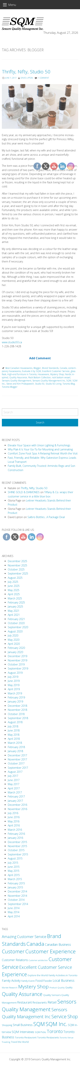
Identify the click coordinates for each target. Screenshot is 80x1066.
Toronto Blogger (9, 386)
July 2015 (13, 862)
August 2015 (15, 858)
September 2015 (18, 854)
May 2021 (13, 610)
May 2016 (13, 821)
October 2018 (16, 714)
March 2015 (15, 879)
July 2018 (13, 726)
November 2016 (17, 809)
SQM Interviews (23, 1032)
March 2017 (15, 792)
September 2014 (18, 904)
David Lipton (26, 78)
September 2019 (18, 668)
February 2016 (16, 833)
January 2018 (15, 751)
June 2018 (14, 730)
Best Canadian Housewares (18, 368)
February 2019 (16, 697)
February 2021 (16, 619)
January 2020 (15, 652)
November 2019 (17, 660)
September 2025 (18, 573)
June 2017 (14, 780)
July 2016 (13, 813)
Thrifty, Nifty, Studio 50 (26, 71)
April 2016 (14, 825)
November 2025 (17, 565)
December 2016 (17, 805)
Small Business (23, 1025)
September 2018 (18, 718)
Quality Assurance (18, 377)
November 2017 (17, 759)
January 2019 (15, 701)
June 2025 (14, 586)
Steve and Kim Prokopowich (20, 383)
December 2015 (17, 842)
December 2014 (17, 891)
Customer (13, 951)
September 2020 (18, 627)
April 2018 (14, 738)
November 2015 (17, 846)
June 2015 (14, 866)
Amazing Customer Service (24, 936)
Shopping (7, 1025)
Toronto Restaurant (25, 1037)
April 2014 (14, 916)
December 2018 (17, 705)
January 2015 (15, 887)
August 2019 (15, 672)
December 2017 (17, 755)
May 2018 (13, 734)
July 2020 (13, 635)
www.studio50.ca (12, 342)
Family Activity (11, 980)
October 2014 (16, 899)
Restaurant (24, 1002)
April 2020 (14, 644)
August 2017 (15, 771)
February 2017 (16, 796)
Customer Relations (15, 960)
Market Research (9, 987)
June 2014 (14, 908)
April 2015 (14, 875)
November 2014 (17, 895)
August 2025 (15, 577)
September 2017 (18, 767)
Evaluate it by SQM (31, 371)
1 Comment (43, 78)
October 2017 (16, 763)
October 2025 (16, 569)
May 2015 (13, 871)
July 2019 (13, 677)
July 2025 (13, 582)
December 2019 (17, 656)
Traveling (6, 1042)
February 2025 (16, 602)
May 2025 (13, 590)
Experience (14, 974)
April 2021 (14, 615)
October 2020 (16, 623)
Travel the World (20, 1041)
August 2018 (15, 722)
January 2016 (15, 838)
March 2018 (15, 743)
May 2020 (13, 639)
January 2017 (15, 800)
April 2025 (14, 594)
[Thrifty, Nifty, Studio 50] (40, 106)
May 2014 (13, 912)
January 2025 (15, 606)
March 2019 (15, 693)
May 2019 (13, 685)
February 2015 (16, 883)
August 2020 (15, 631)
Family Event (28, 980)
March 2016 (15, 829)
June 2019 (14, 681)
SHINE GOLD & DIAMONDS (24, 492)
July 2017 (13, 776)
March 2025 (15, 598)
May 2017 (13, 784)
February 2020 (16, 648)
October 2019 (16, 664)
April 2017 (14, 788)
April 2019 (14, 689)
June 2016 (14, 817)
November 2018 (17, 710)
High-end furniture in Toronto (22, 374)
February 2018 (16, 747)
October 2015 (16, 850)
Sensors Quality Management (16, 380)
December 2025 (17, 561)
